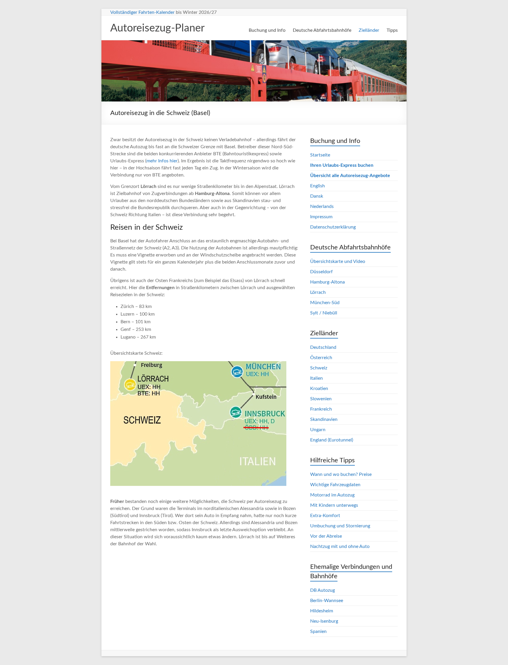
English (317, 186)
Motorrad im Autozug (332, 495)
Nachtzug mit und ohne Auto (340, 546)
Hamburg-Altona (327, 282)
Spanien (318, 631)
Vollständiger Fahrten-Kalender (142, 12)
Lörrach (318, 292)
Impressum (321, 216)
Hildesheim (321, 611)
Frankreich (321, 409)
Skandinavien (323, 419)
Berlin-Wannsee (326, 600)
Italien (316, 378)
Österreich (321, 357)
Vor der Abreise (326, 536)
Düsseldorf (321, 271)
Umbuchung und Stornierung (340, 526)
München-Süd (325, 302)
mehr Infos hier (162, 161)
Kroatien (319, 388)
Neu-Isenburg (324, 621)
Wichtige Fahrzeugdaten (335, 484)
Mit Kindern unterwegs (334, 505)
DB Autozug (322, 590)
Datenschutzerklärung (333, 227)
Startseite (320, 155)
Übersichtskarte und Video (337, 261)
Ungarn (317, 429)
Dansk (316, 196)
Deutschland (323, 347)
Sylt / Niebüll (323, 313)
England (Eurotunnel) (331, 440)
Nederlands (322, 206)
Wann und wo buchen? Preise (341, 474)
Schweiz (318, 368)
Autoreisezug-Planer (157, 28)
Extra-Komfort (325, 515)
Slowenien (321, 398)
